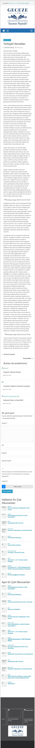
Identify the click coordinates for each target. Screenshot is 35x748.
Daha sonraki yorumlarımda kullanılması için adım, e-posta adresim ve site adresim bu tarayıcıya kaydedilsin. (17, 474)
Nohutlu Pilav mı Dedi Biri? (13, 400)
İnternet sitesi (6, 461)
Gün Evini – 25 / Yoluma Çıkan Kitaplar (19, 3)
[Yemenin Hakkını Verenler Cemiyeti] (3, 382)
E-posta (4, 453)
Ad (3, 445)
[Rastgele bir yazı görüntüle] (31, 31)
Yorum (4, 423)
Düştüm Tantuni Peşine (12, 372)
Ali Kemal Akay (9, 47)
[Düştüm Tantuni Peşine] (5, 368)
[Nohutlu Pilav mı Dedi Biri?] (10, 396)
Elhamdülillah (27, 358)
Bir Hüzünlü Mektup (12, 719)
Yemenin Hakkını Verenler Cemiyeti (16, 386)
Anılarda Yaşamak (9, 354)
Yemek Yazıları (7, 40)
